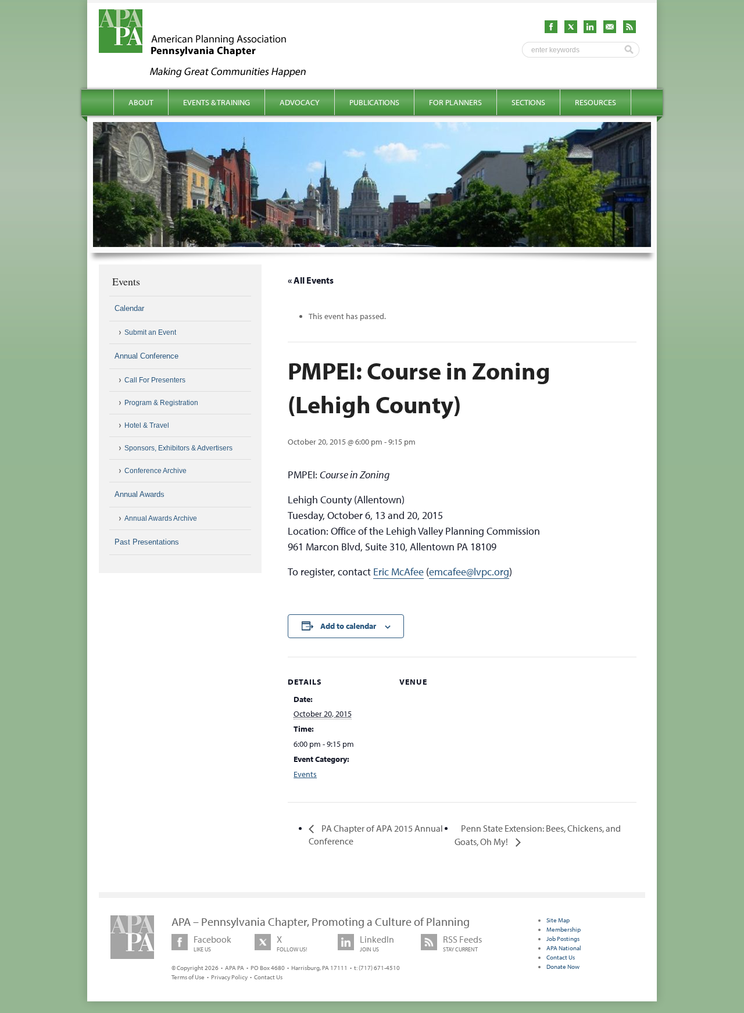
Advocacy (300, 102)
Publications (374, 102)
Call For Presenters (154, 380)
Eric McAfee (398, 571)
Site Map (558, 920)
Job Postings (563, 939)
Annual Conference (146, 356)
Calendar (129, 308)
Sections (528, 102)
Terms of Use (188, 977)
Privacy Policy (229, 977)
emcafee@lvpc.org (469, 571)
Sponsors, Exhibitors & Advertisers (178, 448)
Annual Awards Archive (160, 518)
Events (305, 774)
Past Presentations (147, 542)
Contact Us (268, 977)
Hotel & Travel (146, 425)
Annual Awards (139, 494)
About (140, 102)
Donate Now (563, 966)
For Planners (455, 102)
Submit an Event (150, 332)
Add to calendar (348, 626)
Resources (595, 102)
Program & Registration (161, 403)
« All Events (311, 280)
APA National (563, 948)
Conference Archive (155, 471)
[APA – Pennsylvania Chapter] (213, 74)
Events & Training (216, 102)
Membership (563, 929)
